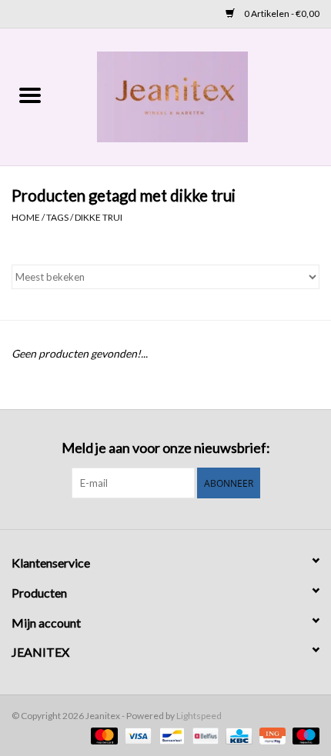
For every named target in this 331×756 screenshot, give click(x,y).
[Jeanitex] (195, 95)
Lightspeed (199, 715)
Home (26, 217)
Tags (57, 217)
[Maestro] (303, 735)
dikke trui (98, 217)
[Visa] (136, 735)
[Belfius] (203, 735)
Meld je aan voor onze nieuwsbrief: (166, 448)
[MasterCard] (102, 735)
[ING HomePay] (270, 735)
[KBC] (236, 735)
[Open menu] (30, 94)
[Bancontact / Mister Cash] (169, 735)
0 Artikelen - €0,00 (280, 13)
